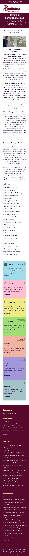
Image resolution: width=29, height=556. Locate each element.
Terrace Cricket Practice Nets (11, 251)
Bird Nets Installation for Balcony (12, 193)
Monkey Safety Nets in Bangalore (12, 475)
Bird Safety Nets (7, 198)
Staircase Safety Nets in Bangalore (13, 485)
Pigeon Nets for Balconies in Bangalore (14, 525)
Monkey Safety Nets (8, 230)
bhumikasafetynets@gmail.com (13, 424)
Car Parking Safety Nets (10, 209)
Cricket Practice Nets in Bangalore (13, 520)
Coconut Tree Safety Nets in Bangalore (14, 460)
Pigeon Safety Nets (8, 243)
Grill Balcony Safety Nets (10, 225)
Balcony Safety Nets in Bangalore (12, 445)
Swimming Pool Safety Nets (11, 249)
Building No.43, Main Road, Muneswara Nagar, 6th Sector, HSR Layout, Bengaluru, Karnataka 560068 (14, 428)
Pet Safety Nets (7, 233)
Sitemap (5, 434)
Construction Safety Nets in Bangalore (14, 463)
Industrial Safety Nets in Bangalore (13, 473)
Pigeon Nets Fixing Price (10, 235)
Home (4, 30)
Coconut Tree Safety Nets (10, 214)
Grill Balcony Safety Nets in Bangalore (14, 470)
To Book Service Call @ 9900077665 (14, 2)
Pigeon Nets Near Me (9, 241)
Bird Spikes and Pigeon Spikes (11, 203)
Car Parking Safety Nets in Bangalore (14, 452)
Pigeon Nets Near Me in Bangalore (13, 528)
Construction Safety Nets (10, 217)
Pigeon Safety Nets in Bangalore (12, 530)
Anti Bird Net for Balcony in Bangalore (14, 499)
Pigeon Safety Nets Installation (12, 246)
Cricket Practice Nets (9, 219)
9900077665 (8, 421)
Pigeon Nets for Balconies (10, 238)
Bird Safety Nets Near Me (10, 201)
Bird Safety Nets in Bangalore (11, 509)
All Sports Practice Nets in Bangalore (13, 497)
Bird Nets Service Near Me (10, 195)
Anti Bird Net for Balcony (10, 187)
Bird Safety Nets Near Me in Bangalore (14, 512)
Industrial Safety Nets (9, 227)
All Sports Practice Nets (10, 254)
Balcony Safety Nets (8, 190)
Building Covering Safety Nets (11, 206)
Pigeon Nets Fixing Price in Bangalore (14, 522)
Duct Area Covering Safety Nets (12, 222)
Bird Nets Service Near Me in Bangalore (14, 507)
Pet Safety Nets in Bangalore (11, 478)
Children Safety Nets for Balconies (13, 211)
